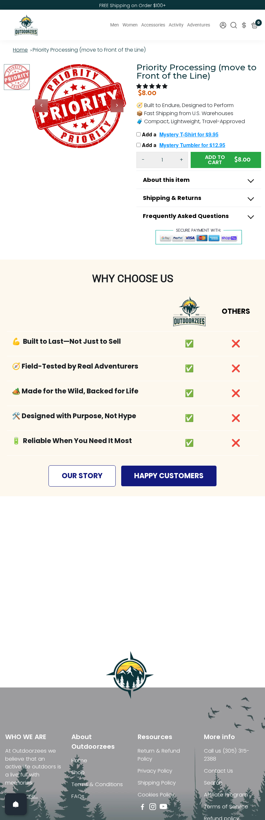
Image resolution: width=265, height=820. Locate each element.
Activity (176, 24)
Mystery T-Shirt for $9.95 (188, 134)
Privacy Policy (155, 771)
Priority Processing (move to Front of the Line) (89, 50)
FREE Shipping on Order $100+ (132, 5)
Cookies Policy (156, 794)
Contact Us (218, 771)
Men (114, 24)
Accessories (153, 24)
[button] (152, 86)
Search (213, 782)
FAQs (77, 796)
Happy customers (169, 476)
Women (130, 24)
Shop (78, 772)
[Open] (16, 804)
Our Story (82, 476)
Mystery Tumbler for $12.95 (192, 145)
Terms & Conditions (97, 784)
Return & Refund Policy (159, 755)
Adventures (198, 24)
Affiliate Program (226, 794)
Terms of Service (226, 806)
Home (20, 50)
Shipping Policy (157, 782)
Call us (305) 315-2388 (226, 755)
